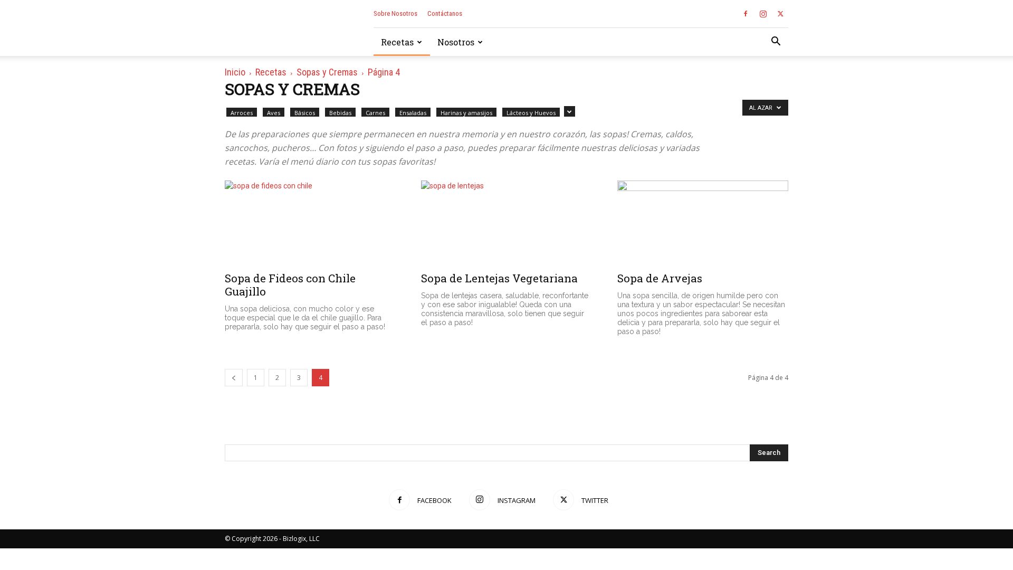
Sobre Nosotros (395, 13)
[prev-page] (234, 377)
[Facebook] (745, 13)
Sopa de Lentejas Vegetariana (499, 278)
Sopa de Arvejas (659, 278)
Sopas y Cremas (327, 72)
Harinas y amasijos (466, 113)
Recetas (397, 42)
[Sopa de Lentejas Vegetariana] (506, 222)
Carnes (375, 113)
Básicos (304, 113)
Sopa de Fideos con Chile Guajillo (290, 285)
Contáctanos (444, 13)
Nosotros (455, 42)
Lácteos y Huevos (531, 113)
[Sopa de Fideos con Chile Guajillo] (310, 222)
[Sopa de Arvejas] (702, 222)
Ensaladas (412, 113)
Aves (273, 113)
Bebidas (340, 113)
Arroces (242, 113)
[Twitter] (780, 13)
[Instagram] (763, 13)
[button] (775, 42)
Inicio (235, 72)
